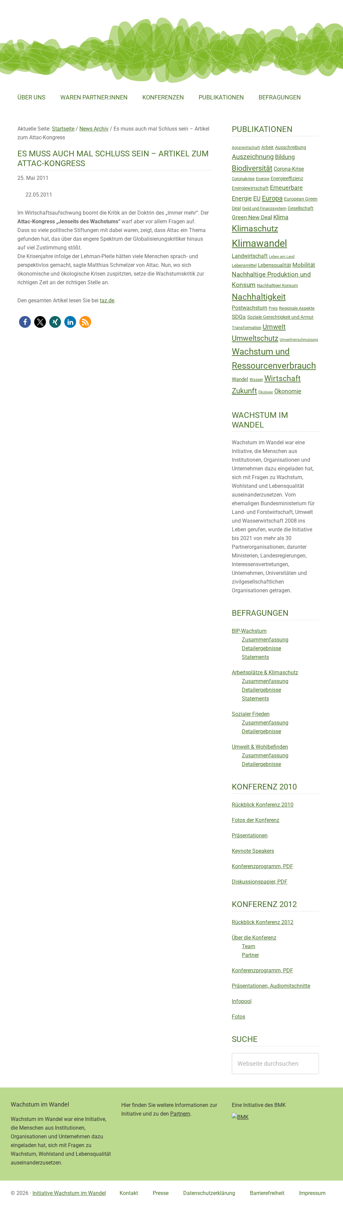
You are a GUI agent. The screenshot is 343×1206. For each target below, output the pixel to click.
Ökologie (265, 392)
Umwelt (274, 327)
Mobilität (303, 264)
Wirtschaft (282, 378)
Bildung (285, 157)
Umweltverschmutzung (299, 339)
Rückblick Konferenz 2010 (262, 805)
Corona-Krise (289, 169)
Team (248, 946)
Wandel (240, 379)
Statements (255, 657)
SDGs (239, 316)
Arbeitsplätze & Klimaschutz (265, 672)
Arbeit (267, 147)
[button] (25, 322)
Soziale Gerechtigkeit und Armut (280, 317)
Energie (262, 178)
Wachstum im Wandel (61, 22)
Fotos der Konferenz (255, 820)
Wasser (256, 379)
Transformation (246, 327)
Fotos (238, 1016)
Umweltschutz (255, 338)
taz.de (107, 300)
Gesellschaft (301, 208)
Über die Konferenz (254, 937)
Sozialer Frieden (251, 714)
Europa (272, 198)
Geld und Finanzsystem (264, 208)
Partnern (180, 1114)
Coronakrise (243, 178)
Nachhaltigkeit (259, 297)
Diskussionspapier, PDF (259, 882)
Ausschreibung (290, 147)
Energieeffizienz (287, 178)
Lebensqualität (274, 265)
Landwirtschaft (250, 256)
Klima (280, 217)
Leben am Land (281, 256)
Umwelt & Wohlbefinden (260, 747)
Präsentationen (250, 835)
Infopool (242, 1001)
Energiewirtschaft (250, 188)
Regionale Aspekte (297, 308)
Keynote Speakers (253, 851)
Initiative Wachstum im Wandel (69, 1193)
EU (257, 198)
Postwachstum (249, 308)
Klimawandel (259, 243)
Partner (250, 955)
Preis (273, 308)
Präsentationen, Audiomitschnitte (271, 986)
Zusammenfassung (265, 639)
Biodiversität (252, 168)
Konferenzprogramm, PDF (262, 866)
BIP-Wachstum (249, 631)
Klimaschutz (255, 228)
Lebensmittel (244, 265)
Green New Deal (252, 217)
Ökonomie (287, 391)
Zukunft (244, 391)
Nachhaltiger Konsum (277, 285)
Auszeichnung (253, 157)
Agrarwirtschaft (246, 147)
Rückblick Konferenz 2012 (262, 922)
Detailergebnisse (261, 648)
